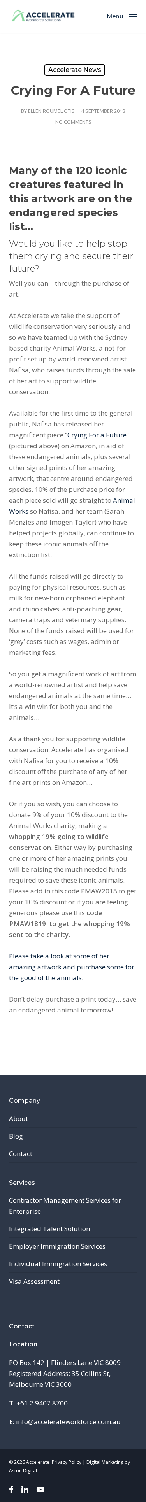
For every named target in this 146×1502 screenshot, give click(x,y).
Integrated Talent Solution (49, 1228)
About (18, 1118)
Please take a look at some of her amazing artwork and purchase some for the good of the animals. (71, 966)
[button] (122, 15)
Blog (16, 1136)
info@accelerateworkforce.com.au (68, 1421)
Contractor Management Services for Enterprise (65, 1206)
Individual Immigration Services (58, 1263)
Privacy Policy (66, 1462)
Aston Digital (23, 1470)
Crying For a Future (97, 434)
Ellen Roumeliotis (51, 110)
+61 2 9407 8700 (42, 1402)
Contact (20, 1153)
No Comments (73, 121)
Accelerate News (74, 70)
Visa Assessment (34, 1281)
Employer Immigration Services (57, 1246)
